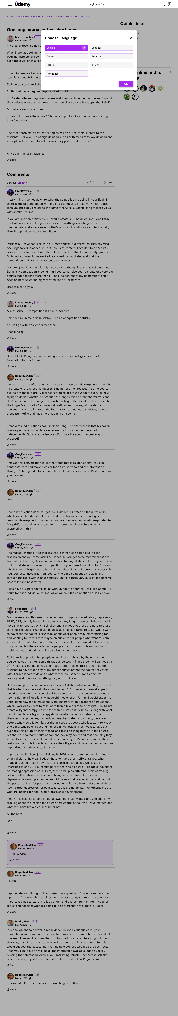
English (51, 47)
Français (96, 56)
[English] (23, 4)
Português (52, 73)
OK (126, 83)
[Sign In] (169, 4)
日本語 (50, 64)
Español (96, 47)
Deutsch (51, 56)
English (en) (95, 4)
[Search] (163, 4)
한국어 (95, 64)
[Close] (131, 38)
